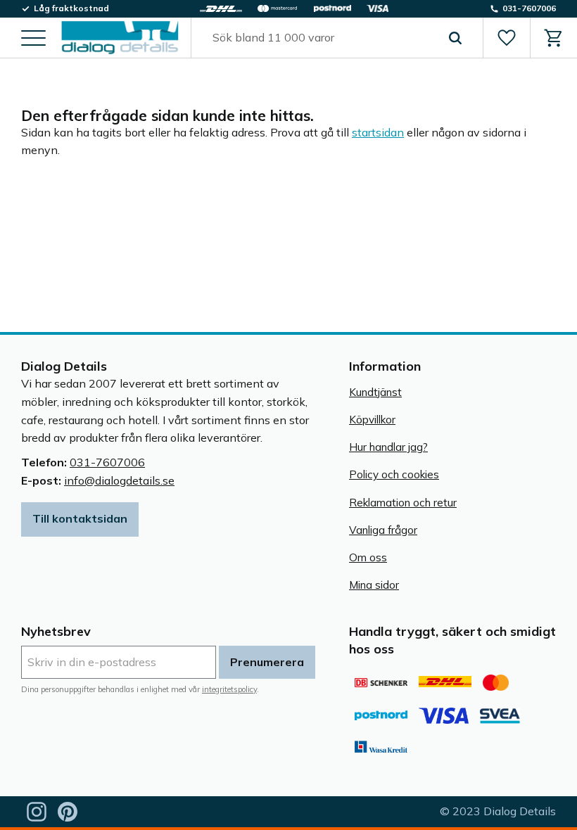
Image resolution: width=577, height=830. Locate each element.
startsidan (378, 132)
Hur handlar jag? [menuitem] (388, 447)
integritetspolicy (229, 689)
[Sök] (455, 38)
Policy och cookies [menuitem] (394, 474)
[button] (33, 39)
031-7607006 (107, 462)
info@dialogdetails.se (119, 480)
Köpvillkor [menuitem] (372, 419)
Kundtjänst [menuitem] (375, 392)
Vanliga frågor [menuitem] (383, 530)
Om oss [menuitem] (368, 557)
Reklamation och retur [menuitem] (403, 502)
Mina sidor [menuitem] (374, 585)
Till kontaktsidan (79, 518)
